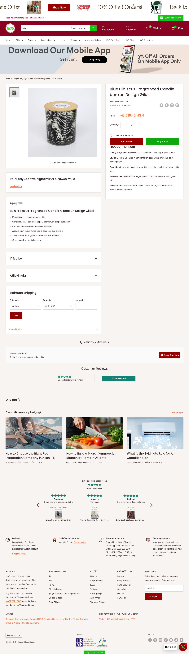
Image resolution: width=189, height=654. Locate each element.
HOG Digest (144, 40)
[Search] (93, 28)
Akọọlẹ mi (131, 29)
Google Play (94, 60)
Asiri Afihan (95, 598)
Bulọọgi (74, 40)
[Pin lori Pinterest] (167, 105)
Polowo (120, 576)
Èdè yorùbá (11, 635)
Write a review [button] (119, 378)
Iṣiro (16, 315)
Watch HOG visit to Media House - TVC (117, 619)
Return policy (80, 542)
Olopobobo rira (55, 589)
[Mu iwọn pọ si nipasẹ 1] (140, 125)
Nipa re (93, 576)
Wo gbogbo (178, 412)
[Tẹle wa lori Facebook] (150, 640)
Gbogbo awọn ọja (20, 79)
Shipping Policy (19, 553)
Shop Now (27, 7)
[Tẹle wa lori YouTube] (171, 640)
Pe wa (51, 585)
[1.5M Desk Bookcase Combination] (130, 515)
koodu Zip (80, 300)
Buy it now (162, 141)
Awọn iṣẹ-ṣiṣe (96, 580)
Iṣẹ (61, 40)
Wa (50, 580)
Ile (7, 40)
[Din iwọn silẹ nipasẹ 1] (123, 125)
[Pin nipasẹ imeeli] (177, 105)
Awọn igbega (96, 593)
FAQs (92, 585)
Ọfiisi (17, 40)
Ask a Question (171, 355)
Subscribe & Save (173, 18)
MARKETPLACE (13, 601)
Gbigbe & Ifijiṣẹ (55, 598)
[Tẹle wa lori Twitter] (155, 640)
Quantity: (114, 124)
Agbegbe (47, 300)
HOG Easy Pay (112, 40)
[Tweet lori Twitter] (172, 105)
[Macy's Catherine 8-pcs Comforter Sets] (94, 515)
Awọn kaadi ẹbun (93, 40)
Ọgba (30, 40)
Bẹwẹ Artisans (123, 580)
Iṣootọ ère (121, 589)
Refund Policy (15, 329)
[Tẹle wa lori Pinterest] (166, 640)
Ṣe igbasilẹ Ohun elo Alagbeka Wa (64, 593)
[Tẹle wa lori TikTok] (176, 640)
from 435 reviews (94, 488)
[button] (38, 505)
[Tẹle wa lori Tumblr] (181, 640)
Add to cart (126, 141)
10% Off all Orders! (88, 7)
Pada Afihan (54, 602)
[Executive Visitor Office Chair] (58, 515)
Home (8, 79)
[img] (94, 485)
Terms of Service (98, 602)
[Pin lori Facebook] (161, 105)
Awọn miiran (46, 40)
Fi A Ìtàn (120, 593)
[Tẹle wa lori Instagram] (160, 640)
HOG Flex (129, 40)
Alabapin (153, 596)
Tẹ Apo (93, 589)
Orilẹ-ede (14, 300)
